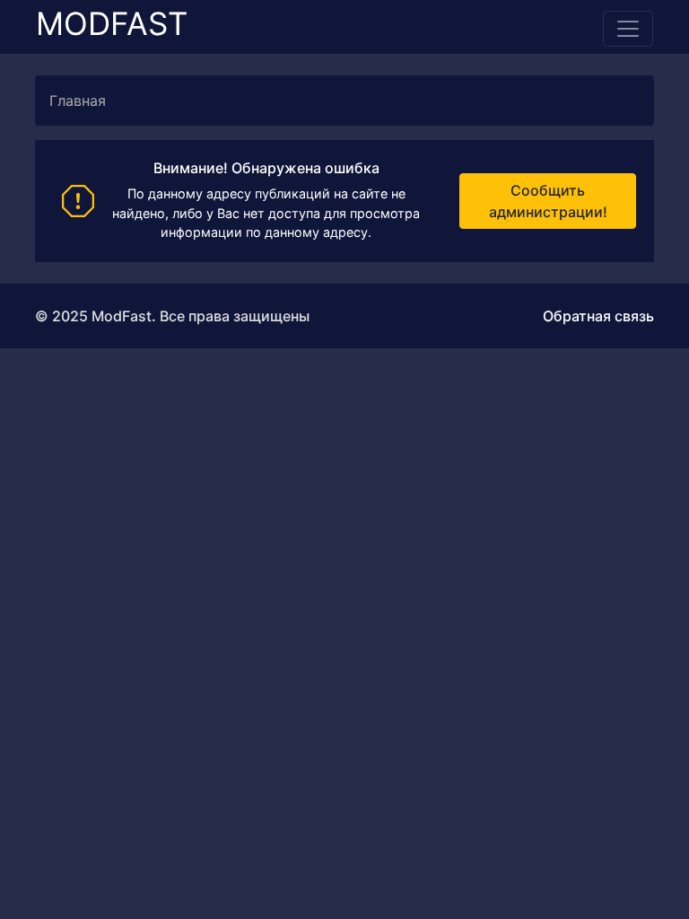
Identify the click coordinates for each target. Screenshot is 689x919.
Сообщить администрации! (548, 201)
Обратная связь (598, 316)
